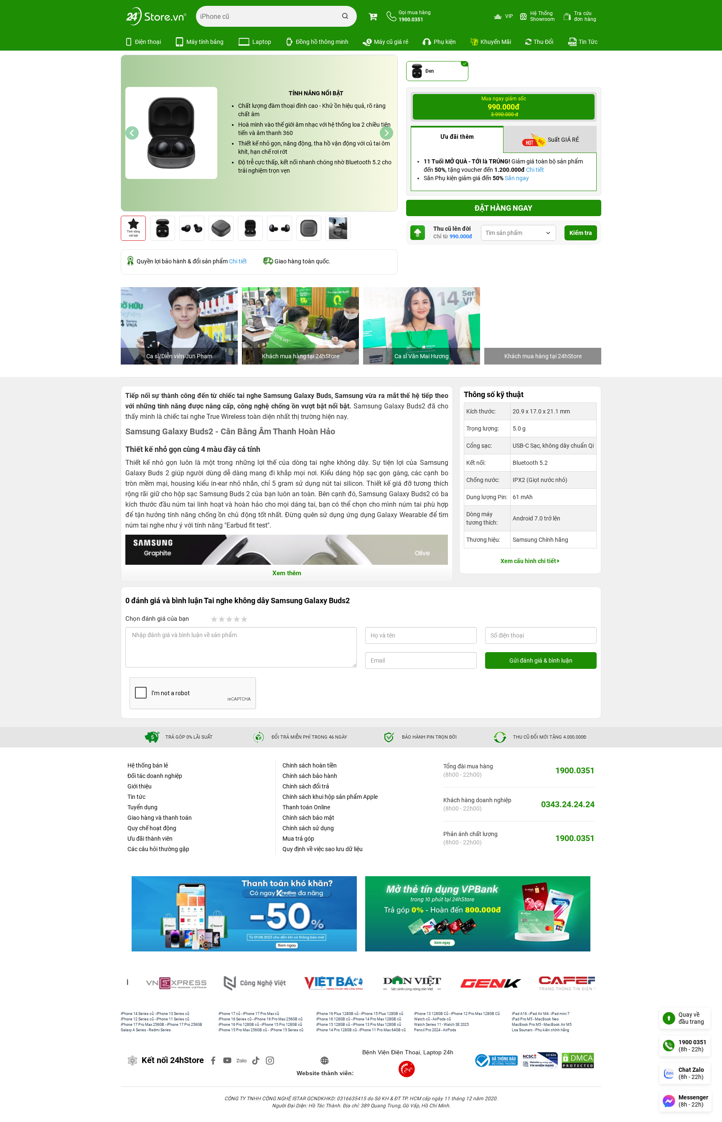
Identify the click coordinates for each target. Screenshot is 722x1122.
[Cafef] (558, 983)
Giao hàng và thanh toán (159, 817)
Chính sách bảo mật (308, 817)
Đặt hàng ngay (503, 208)
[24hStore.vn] (156, 16)
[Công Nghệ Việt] (243, 983)
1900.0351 (575, 770)
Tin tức (136, 796)
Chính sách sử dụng (308, 828)
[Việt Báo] (322, 983)
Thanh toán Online (306, 807)
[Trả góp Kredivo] (244, 913)
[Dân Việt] (401, 983)
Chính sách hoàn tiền (309, 765)
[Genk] (479, 983)
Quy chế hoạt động (151, 828)
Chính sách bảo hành (309, 776)
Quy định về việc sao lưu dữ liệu (322, 849)
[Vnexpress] (165, 983)
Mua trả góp (298, 838)
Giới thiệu (139, 786)
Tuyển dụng (142, 807)
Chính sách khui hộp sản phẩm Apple (330, 796)
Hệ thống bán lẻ (147, 765)
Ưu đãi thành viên (150, 838)
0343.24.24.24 (568, 804)
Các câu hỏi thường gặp (158, 849)
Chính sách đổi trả (305, 786)
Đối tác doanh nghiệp (154, 776)
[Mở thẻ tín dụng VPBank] (477, 913)
